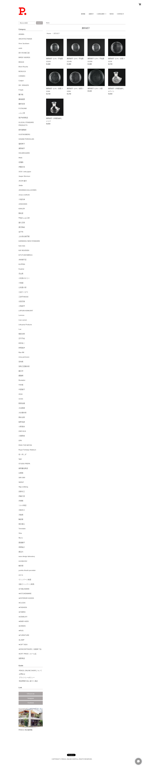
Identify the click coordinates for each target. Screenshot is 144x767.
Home (49, 33)
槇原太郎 (22, 334)
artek (20, 48)
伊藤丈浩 (22, 167)
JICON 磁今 (23, 181)
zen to (21, 575)
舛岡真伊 (22, 348)
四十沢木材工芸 (24, 53)
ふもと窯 (22, 113)
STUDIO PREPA (24, 464)
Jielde (21, 185)
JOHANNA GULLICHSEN (27, 190)
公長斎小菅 (22, 287)
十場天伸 (22, 199)
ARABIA (21, 34)
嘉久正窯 (22, 222)
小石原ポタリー (24, 278)
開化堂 (21, 213)
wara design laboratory (27, 556)
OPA (20, 440)
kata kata (22, 246)
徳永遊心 (22, 524)
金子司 (21, 232)
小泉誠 (21, 283)
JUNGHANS (23, 204)
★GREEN (22, 626)
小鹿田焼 (22, 436)
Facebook (31, 703)
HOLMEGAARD (24, 153)
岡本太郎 (22, 417)
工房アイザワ (23, 292)
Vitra (20, 533)
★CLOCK (22, 603)
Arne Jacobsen (24, 43)
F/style (21, 90)
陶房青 (21, 519)
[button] (101, 13)
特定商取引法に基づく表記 (28, 681)
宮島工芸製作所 (24, 366)
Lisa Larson (23, 320)
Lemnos (21, 315)
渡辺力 (21, 552)
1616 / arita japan (25, 171)
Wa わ (21, 538)
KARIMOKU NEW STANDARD (29, 241)
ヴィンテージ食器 (25, 579)
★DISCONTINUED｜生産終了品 (30, 649)
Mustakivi (22, 380)
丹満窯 (21, 501)
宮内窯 (21, 362)
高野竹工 (22, 491)
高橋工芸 (22, 496)
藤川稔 (21, 94)
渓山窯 (21, 273)
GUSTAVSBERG (24, 134)
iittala (20, 158)
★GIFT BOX (23, 644)
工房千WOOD (23, 297)
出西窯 (21, 473)
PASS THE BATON (25, 445)
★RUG (21, 630)
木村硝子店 (22, 260)
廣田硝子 (22, 148)
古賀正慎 (22, 301)
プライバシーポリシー (27, 677)
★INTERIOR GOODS (26, 598)
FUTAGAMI (23, 108)
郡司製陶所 (22, 130)
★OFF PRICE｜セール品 (27, 654)
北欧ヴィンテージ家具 (26, 584)
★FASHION (23, 607)
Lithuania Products (25, 324)
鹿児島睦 (22, 227)
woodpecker (23, 561)
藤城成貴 (22, 99)
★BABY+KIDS (24, 621)
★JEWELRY (23, 617)
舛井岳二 (22, 343)
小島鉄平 (22, 306)
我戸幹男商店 (23, 118)
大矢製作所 (22, 413)
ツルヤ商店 (22, 505)
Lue (20, 329)
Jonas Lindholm (24, 195)
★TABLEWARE (24, 589)
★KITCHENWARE (25, 593)
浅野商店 (22, 658)
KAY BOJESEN (24, 250)
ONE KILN (22, 431)
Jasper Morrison (24, 176)
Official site (30, 694)
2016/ (21, 394)
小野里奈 (22, 426)
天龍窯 (21, 515)
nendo (21, 399)
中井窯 (21, 385)
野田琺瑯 (22, 403)
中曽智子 (22, 389)
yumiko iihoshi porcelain (27, 570)
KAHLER (22, 209)
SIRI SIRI (22, 477)
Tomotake (22, 528)
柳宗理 (21, 566)
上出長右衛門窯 (24, 236)
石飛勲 (21, 162)
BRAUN (21, 62)
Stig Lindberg (23, 487)
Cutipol (21, 81)
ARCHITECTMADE (25, 39)
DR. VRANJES (24, 85)
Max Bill (21, 352)
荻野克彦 (22, 422)
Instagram (31, 698)
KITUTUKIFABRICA (25, 255)
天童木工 (22, 510)
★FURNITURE (24, 635)
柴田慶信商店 (23, 468)
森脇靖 (21, 375)
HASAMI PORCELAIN (26, 139)
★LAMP (21, 640)
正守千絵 (22, 338)
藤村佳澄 (22, 104)
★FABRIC (22, 612)
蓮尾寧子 (22, 144)
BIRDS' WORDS (24, 57)
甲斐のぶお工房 (24, 218)
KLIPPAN (22, 264)
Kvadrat (21, 269)
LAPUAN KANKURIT (26, 311)
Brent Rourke (23, 67)
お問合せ (22, 674)
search (39, 23)
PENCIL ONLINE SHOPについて (30, 670)
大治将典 (22, 408)
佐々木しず (22, 454)
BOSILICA (22, 71)
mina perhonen (24, 357)
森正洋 (21, 371)
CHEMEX (22, 76)
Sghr (20, 459)
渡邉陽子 (22, 542)
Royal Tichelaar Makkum (27, 450)
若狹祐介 (22, 547)
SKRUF (21, 482)
